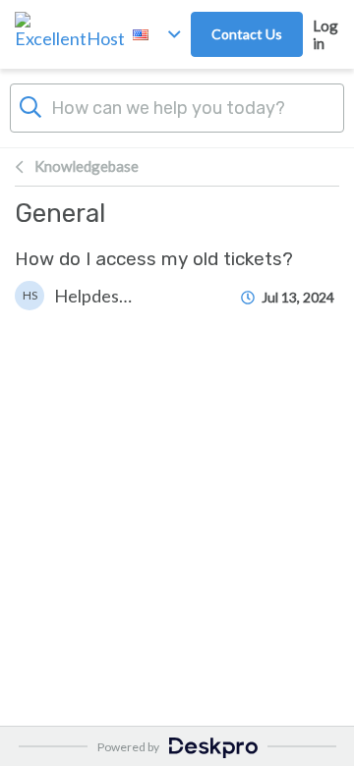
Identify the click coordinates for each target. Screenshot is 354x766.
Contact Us (246, 34)
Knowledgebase (86, 166)
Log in (325, 34)
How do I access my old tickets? (154, 258)
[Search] (30, 105)
